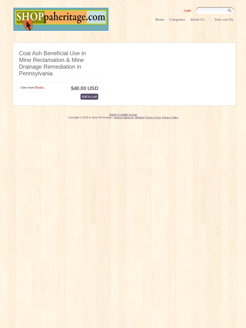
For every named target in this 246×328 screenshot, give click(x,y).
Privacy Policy (170, 117)
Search (118, 117)
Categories (177, 19)
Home (160, 19)
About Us (197, 19)
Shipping (140, 117)
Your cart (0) (223, 19)
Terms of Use (153, 117)
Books (39, 87)
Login (187, 10)
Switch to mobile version (123, 114)
